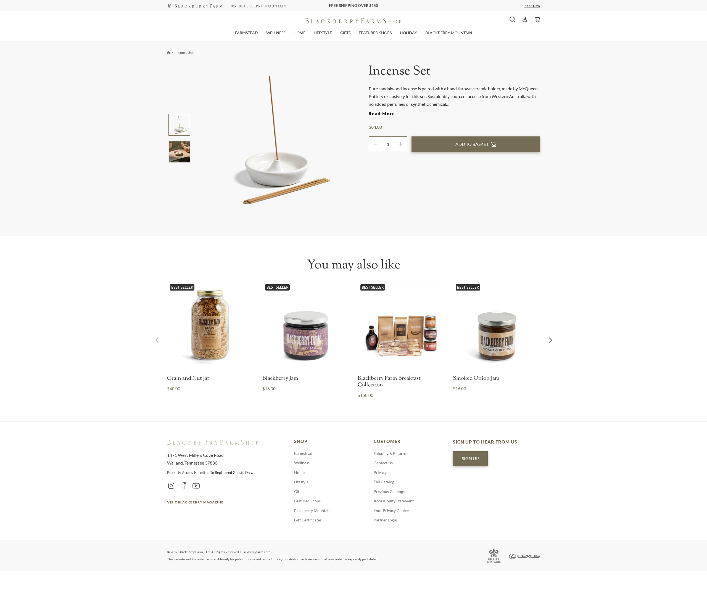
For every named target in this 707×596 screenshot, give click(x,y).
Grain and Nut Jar (188, 378)
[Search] (512, 19)
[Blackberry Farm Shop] (194, 5)
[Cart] (537, 19)
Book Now (532, 6)
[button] (246, 33)
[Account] (524, 19)
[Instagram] (171, 485)
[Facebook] (184, 485)
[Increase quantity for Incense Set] (403, 144)
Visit (195, 502)
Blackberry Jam (280, 378)
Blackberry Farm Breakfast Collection (389, 382)
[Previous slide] (157, 340)
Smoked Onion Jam (476, 378)
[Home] (168, 52)
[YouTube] (196, 485)
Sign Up (470, 458)
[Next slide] (550, 340)
